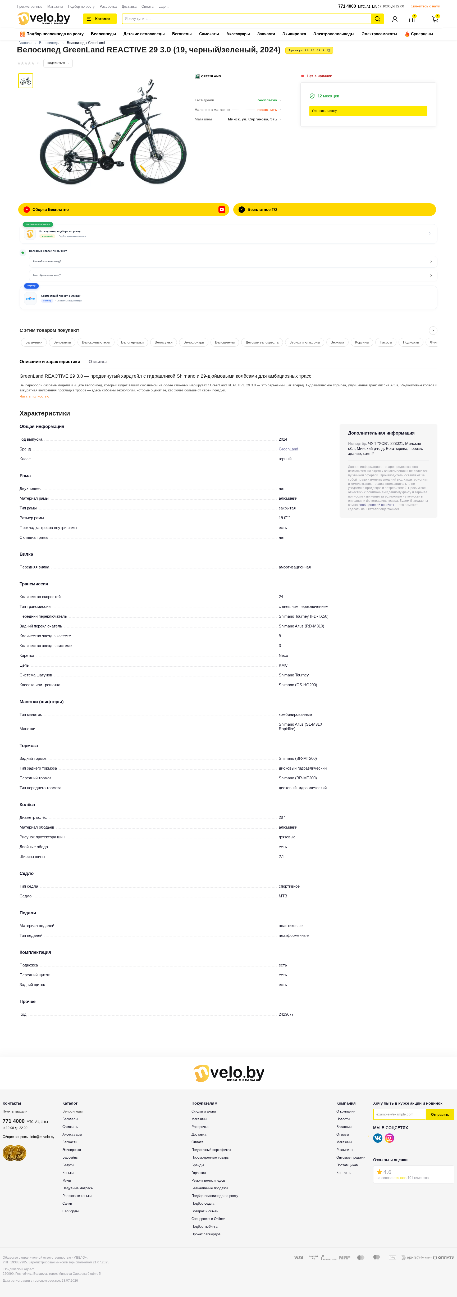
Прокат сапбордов (206, 1234)
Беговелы (182, 33)
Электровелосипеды (333, 33)
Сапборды (70, 1211)
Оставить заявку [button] (324, 111)
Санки (67, 1203)
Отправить (440, 1115)
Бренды (197, 1165)
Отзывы (98, 361)
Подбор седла (202, 1203)
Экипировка (294, 33)
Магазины (55, 6)
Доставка (129, 6)
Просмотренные (29, 6)
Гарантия (198, 1173)
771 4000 (347, 6)
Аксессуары (238, 33)
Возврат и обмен (204, 1211)
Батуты (68, 1165)
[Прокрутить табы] (433, 330)
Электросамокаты (379, 33)
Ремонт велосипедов (208, 1180)
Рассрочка (108, 6)
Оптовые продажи (350, 1157)
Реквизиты (344, 1150)
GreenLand (288, 449)
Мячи (66, 1180)
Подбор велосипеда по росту (54, 33)
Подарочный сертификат (211, 1150)
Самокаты (209, 33)
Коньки (68, 1173)
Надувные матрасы (77, 1188)
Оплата (147, 6)
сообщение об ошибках (376, 505)
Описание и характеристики (50, 361)
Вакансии (343, 1127)
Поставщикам (347, 1165)
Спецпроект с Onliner (208, 1219)
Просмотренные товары (210, 1157)
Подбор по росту (81, 6)
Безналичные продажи (209, 1188)
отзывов (400, 1178)
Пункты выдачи (15, 1111)
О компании (345, 1111)
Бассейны (70, 1157)
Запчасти (266, 33)
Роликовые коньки (77, 1196)
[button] (228, 297)
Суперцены (421, 33)
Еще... (163, 6)
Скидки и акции (203, 1111)
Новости (343, 1119)
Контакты (343, 1173)
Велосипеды (103, 33)
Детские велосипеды (144, 33)
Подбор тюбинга (204, 1226)
